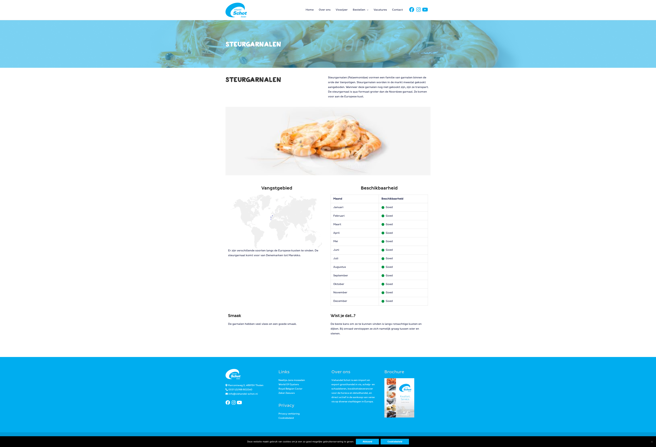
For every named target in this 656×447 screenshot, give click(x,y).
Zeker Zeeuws (286, 393)
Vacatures (380, 9)
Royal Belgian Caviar (290, 388)
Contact (397, 9)
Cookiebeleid (286, 418)
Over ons (325, 9)
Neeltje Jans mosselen (291, 380)
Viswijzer (342, 9)
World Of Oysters (288, 384)
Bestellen (359, 9)
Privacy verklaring (289, 413)
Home (310, 9)
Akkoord (367, 441)
